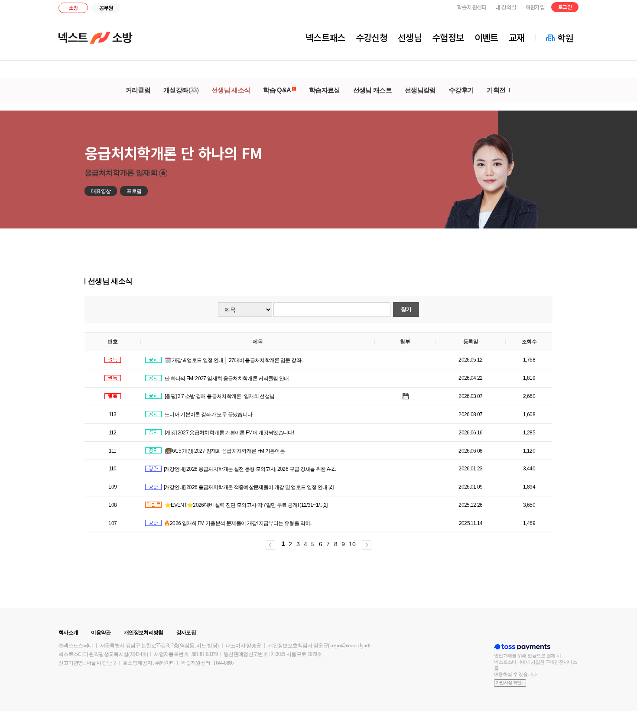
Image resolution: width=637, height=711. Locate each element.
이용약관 (100, 632)
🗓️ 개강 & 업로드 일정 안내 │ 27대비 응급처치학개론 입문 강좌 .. (234, 360)
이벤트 (486, 37)
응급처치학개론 (120, 173)
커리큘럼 (138, 90)
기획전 (496, 90)
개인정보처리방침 (143, 632)
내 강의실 (506, 7)
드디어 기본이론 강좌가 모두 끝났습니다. (209, 414)
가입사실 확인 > (510, 682)
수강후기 (461, 90)
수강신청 (371, 37)
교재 (517, 37)
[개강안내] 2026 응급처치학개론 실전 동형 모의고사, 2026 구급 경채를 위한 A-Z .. (251, 469)
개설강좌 (180, 90)
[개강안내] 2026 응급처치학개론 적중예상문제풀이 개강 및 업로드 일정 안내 (246, 487)
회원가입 (535, 7)
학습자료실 (324, 90)
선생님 (410, 37)
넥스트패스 (325, 37)
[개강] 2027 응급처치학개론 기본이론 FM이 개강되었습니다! (229, 433)
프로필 (134, 191)
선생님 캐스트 (372, 90)
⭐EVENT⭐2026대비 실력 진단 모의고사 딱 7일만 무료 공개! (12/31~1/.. (243, 505)
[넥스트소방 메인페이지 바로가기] (95, 38)
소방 (73, 7)
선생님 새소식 (230, 90)
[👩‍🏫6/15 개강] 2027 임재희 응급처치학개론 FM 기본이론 (224, 451)
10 (352, 544)
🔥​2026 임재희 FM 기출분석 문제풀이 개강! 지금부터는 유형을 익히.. (238, 523)
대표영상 (100, 191)
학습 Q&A (277, 90)
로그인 (565, 6)
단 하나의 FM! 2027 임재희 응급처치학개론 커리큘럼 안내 (226, 378)
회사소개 (68, 632)
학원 (565, 37)
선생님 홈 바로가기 (163, 173)
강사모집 (186, 632)
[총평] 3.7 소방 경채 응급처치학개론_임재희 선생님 (219, 396)
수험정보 (448, 37)
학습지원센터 (472, 7)
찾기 (406, 309)
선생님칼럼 (420, 90)
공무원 (106, 7)
